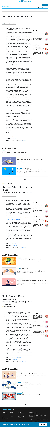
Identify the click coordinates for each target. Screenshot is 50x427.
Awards (26, 7)
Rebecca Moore (9, 21)
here (13, 132)
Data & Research (20, 168)
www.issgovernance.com (33, 416)
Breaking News (12, 413)
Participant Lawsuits (18, 357)
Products (4, 183)
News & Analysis (15, 7)
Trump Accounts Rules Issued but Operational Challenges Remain (38, 53)
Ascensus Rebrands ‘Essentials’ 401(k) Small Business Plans (30, 373)
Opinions (3, 150)
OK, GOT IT (43, 424)
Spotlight (11, 416)
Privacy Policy (27, 424)
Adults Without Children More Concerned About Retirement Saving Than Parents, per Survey (38, 48)
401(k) (13, 357)
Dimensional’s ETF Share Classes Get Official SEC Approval (30, 270)
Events (30, 7)
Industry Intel (24, 140)
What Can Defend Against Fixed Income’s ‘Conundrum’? (14, 152)
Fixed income (14, 136)
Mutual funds (14, 243)
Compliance (19, 268)
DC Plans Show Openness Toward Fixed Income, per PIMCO (30, 159)
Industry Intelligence (37, 7)
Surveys (21, 7)
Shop (18, 419)
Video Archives (4, 421)
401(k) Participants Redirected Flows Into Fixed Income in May (31, 169)
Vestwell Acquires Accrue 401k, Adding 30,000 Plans (28, 394)
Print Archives (4, 419)
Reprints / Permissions (21, 416)
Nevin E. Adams (9, 193)
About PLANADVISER (21, 413)
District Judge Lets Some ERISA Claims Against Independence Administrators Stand (38, 44)
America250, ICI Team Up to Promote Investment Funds (29, 259)
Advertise (19, 418)
